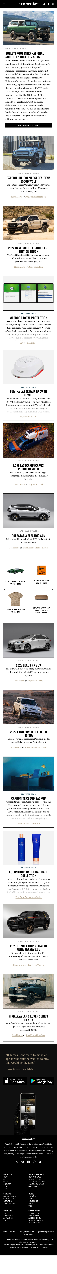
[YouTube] (23, 1162)
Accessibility (34, 1218)
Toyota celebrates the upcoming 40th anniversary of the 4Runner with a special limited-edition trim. (28, 956)
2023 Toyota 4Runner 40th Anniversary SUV (28, 948)
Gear (5, 1177)
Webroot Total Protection (28, 317)
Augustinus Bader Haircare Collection (28, 874)
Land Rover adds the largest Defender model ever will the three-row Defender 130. (29, 740)
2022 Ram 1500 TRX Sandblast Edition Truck (28, 250)
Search (44, 4)
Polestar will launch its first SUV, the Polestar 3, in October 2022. (28, 541)
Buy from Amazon (28, 416)
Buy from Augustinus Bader (29, 897)
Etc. (5, 1189)
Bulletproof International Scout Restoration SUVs (24, 55)
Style (6, 1179)
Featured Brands (36, 1181)
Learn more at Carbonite (28, 823)
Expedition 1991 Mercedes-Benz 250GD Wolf (28, 179)
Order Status (9, 1196)
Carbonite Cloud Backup (28, 798)
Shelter (7, 1184)
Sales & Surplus (36, 1184)
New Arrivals (34, 1177)
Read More (16, 196)
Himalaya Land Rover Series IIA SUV (28, 1018)
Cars (7, 48)
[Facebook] (28, 1162)
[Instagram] (34, 1162)
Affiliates (8, 1218)
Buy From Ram (35, 266)
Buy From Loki (35, 484)
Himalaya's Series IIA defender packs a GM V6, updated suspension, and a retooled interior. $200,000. (28, 1026)
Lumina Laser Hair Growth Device (28, 393)
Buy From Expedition (35, 196)
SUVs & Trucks (19, 48)
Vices (6, 1186)
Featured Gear (28, 313)
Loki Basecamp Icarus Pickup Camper (28, 467)
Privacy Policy (35, 1215)
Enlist (6, 1220)
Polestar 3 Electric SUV (28, 535)
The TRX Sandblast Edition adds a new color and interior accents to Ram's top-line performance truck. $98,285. (28, 258)
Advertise (8, 1215)
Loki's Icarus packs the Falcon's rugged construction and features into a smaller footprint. (29, 475)
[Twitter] (17, 1162)
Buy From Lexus (35, 680)
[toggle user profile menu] (48, 4)
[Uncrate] (28, 4)
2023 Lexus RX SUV (28, 665)
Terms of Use (34, 1213)
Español (32, 1196)
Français (32, 1198)
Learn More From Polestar (35, 547)
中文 (30, 1206)
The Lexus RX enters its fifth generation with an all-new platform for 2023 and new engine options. (28, 672)
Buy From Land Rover (35, 747)
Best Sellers (34, 1179)
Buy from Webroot (28, 342)
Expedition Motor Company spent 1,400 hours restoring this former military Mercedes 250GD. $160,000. (28, 188)
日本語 (31, 1203)
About (6, 1213)
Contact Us (8, 1198)
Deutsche (33, 1201)
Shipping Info (9, 1203)
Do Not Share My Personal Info (36, 1221)
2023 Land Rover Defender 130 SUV (28, 734)
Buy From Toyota (35, 965)
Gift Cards (33, 1186)
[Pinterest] (40, 1162)
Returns (7, 1201)
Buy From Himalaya (35, 1035)
